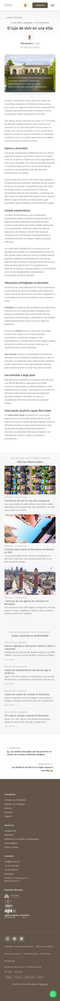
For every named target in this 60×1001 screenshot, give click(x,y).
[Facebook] (14, 939)
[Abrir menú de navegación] (52, 5)
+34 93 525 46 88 (11, 866)
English (8, 977)
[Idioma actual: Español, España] (26, 5)
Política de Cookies (30, 954)
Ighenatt (43, 984)
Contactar (40, 5)
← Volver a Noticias (13, 17)
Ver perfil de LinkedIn (30, 47)
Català (40, 977)
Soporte (7, 816)
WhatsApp (8, 874)
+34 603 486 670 (11, 870)
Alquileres (8, 835)
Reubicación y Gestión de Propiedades (21, 839)
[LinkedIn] (21, 939)
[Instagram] (7, 939)
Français (18, 977)
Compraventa (10, 831)
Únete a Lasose (11, 847)
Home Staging (10, 843)
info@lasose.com (12, 861)
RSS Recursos (9, 961)
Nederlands (29, 977)
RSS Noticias (46, 954)
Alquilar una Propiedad (14, 804)
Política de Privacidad (44, 946)
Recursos (8, 812)
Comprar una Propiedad (14, 800)
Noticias (28, 23)
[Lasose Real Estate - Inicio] (8, 5)
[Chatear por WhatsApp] (53, 994)
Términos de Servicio (12, 954)
